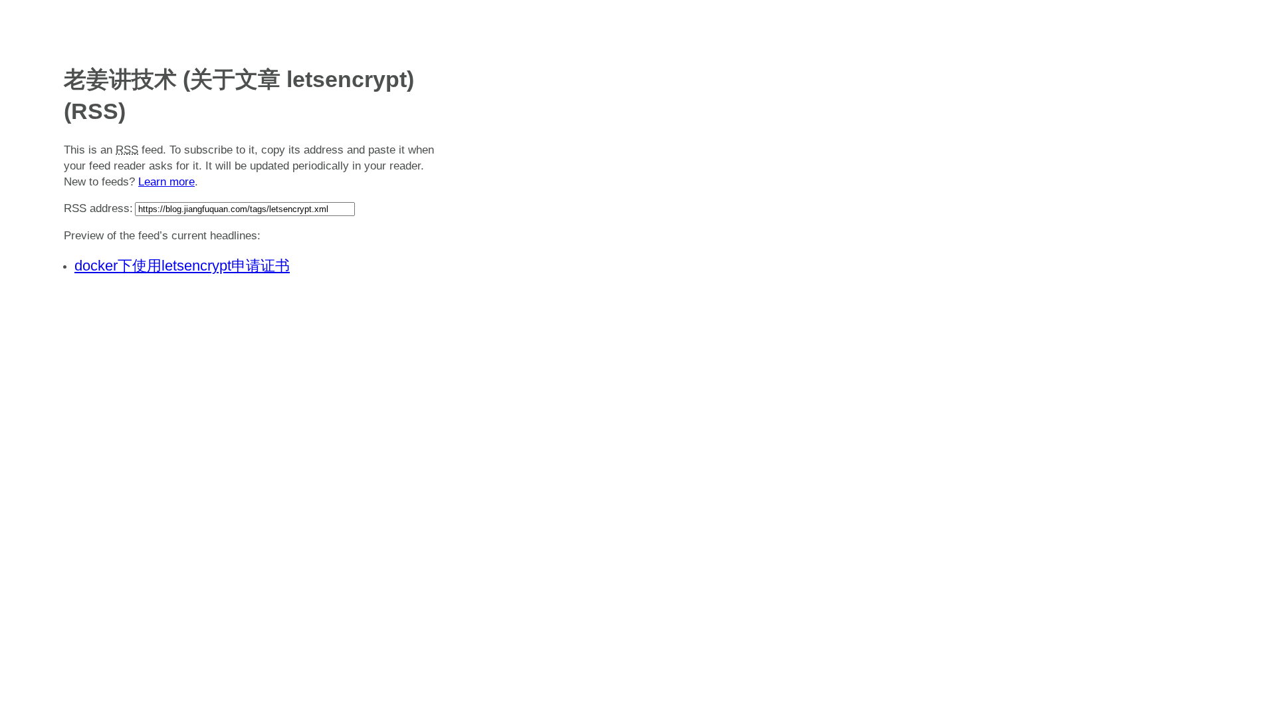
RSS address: (98, 208)
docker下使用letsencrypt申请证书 (182, 265)
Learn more (166, 182)
